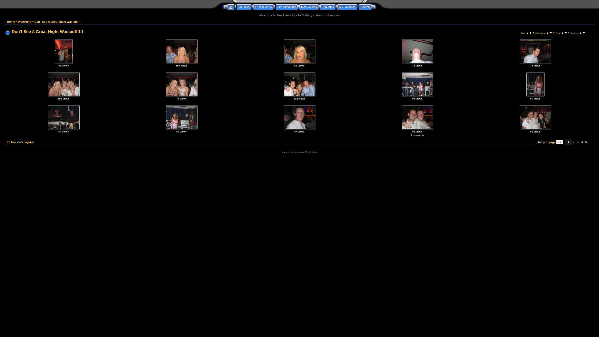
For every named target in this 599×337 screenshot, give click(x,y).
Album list (244, 7)
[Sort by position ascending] (581, 32)
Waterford (24, 21)
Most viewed (309, 7)
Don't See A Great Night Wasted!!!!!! (58, 21)
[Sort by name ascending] (548, 32)
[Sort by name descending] (551, 32)
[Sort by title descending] (531, 32)
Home (11, 21)
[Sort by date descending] (566, 32)
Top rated (328, 7)
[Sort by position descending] (584, 32)
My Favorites (347, 7)
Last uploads (263, 7)
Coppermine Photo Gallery (305, 152)
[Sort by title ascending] (527, 32)
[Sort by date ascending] (563, 32)
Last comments (286, 7)
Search (365, 7)
